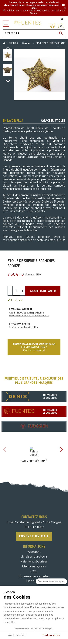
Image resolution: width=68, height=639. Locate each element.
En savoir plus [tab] (13, 120)
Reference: (29, 274)
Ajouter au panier (43, 291)
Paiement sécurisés (34, 561)
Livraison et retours (34, 556)
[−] (10, 290)
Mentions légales (34, 566)
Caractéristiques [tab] (53, 120)
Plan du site (34, 581)
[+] (22, 290)
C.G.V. (34, 571)
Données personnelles (34, 576)
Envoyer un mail (34, 536)
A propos (34, 552)
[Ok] (61, 33)
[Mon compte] (52, 25)
